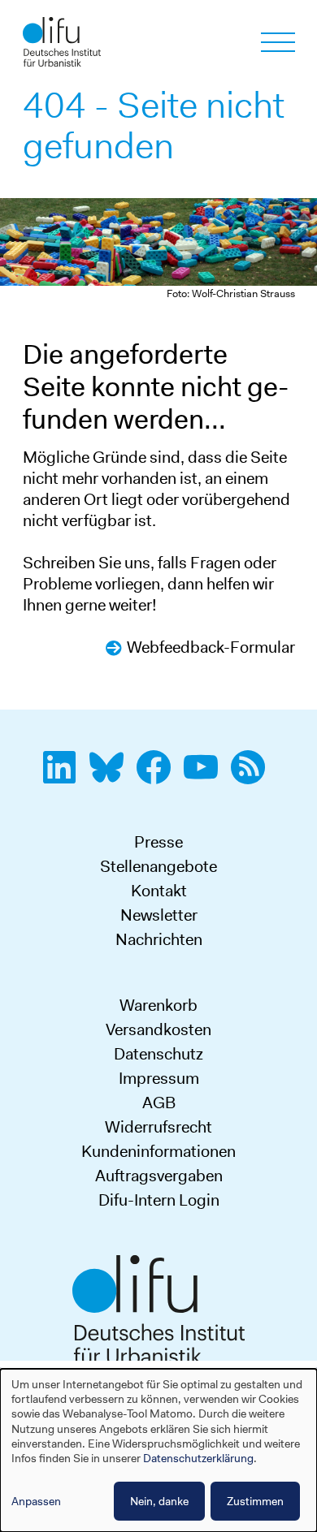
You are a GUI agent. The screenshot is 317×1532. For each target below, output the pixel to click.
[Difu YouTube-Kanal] (206, 776)
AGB (159, 1102)
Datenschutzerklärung (198, 1458)
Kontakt (159, 890)
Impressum (159, 1078)
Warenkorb (158, 1005)
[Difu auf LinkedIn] (64, 776)
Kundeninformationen (158, 1151)
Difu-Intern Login (158, 1199)
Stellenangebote (158, 866)
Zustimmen (255, 1501)
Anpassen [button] (36, 1501)
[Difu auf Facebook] (158, 776)
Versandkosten (158, 1029)
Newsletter (159, 915)
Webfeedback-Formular (211, 647)
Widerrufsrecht (158, 1126)
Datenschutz (158, 1053)
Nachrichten (158, 939)
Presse (158, 841)
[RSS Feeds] (253, 776)
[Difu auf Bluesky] (111, 776)
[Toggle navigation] (278, 42)
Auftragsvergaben (159, 1175)
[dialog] (158, 1450)
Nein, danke (159, 1501)
